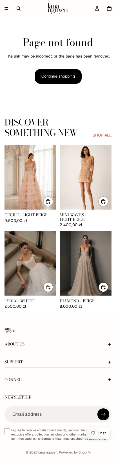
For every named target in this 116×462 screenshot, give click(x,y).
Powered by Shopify (75, 452)
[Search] (18, 8)
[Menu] (6, 8)
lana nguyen (47, 452)
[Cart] (109, 8)
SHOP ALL (102, 135)
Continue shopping (58, 76)
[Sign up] (103, 414)
